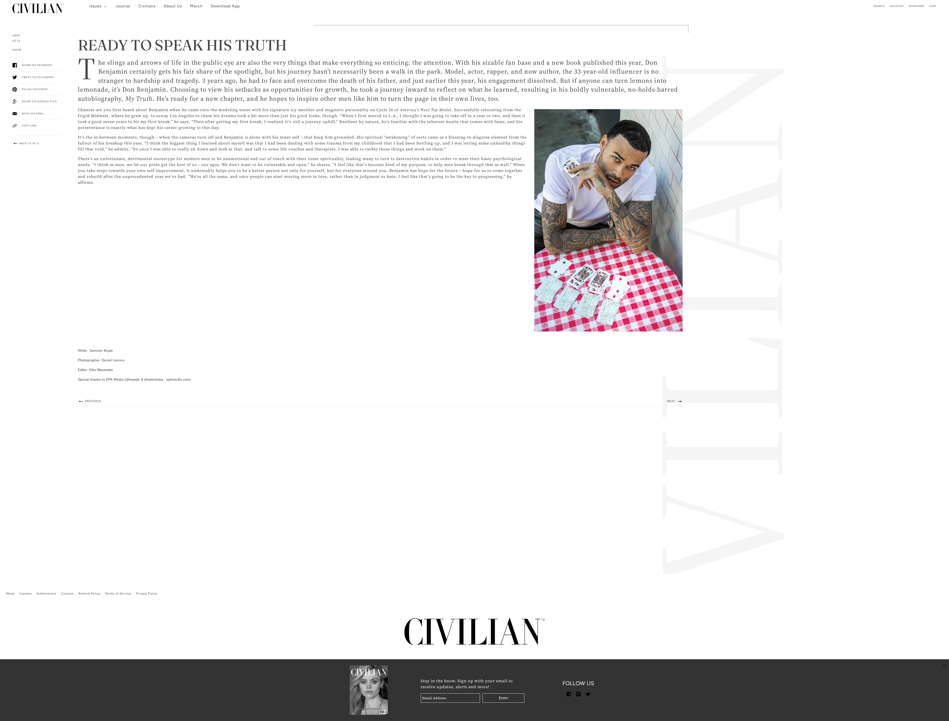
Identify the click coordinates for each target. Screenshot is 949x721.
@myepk (133, 379)
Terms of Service (118, 593)
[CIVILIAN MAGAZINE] (38, 6)
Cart (933, 6)
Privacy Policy (146, 593)
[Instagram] (578, 693)
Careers (26, 593)
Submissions (46, 593)
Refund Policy (89, 593)
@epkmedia (153, 379)
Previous (92, 401)
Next (671, 401)
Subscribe (916, 6)
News (10, 593)
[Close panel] (943, 665)
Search (879, 6)
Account (897, 6)
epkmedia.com (178, 379)
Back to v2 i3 (29, 143)
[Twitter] (588, 693)
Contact (67, 593)
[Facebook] (568, 693)
